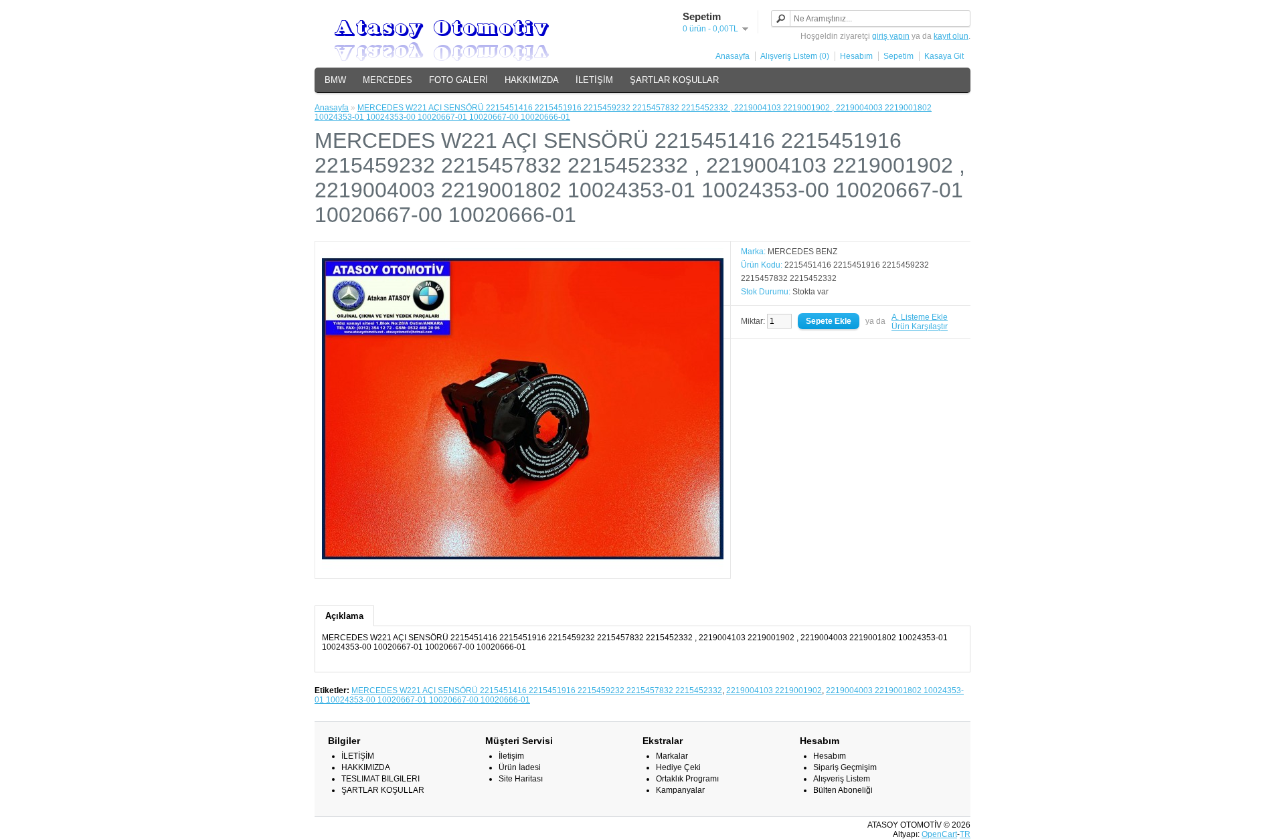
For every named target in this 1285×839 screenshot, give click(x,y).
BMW (335, 80)
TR (965, 834)
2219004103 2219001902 (774, 690)
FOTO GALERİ (458, 80)
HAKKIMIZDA (532, 80)
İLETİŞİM (594, 80)
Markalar (672, 756)
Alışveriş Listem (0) (794, 56)
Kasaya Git (944, 56)
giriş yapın (891, 36)
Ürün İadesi (520, 767)
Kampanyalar (680, 790)
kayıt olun (951, 36)
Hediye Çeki (678, 767)
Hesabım (856, 56)
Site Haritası (521, 778)
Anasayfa (732, 56)
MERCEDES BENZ (802, 251)
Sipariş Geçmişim (845, 767)
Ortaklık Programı (687, 778)
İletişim (511, 756)
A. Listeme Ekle (919, 317)
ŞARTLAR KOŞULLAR (674, 80)
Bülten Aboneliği (843, 790)
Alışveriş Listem (841, 778)
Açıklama (344, 616)
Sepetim (898, 56)
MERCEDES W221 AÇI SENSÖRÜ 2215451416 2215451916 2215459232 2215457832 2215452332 (536, 690)
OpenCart (939, 834)
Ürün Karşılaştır (919, 326)
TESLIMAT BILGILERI (380, 778)
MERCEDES (387, 80)
